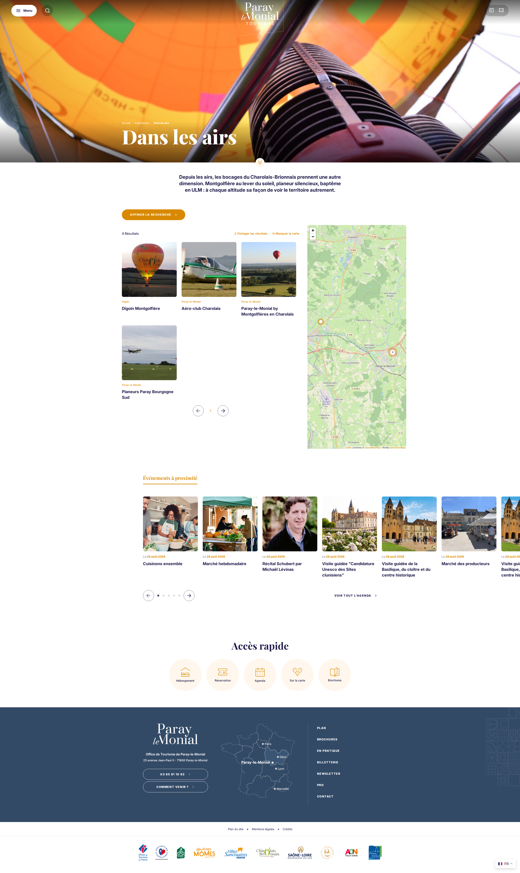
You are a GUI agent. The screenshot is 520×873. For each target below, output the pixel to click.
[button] (189, 595)
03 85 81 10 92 (172, 774)
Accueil (126, 122)
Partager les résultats (252, 233)
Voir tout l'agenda (352, 595)
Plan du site (235, 829)
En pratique (328, 750)
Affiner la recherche (150, 214)
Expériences (142, 122)
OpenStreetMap (372, 447)
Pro (320, 785)
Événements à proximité (170, 478)
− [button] (313, 236)
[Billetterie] (501, 10)
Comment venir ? (172, 787)
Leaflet (348, 447)
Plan (321, 728)
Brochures (327, 739)
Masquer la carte (287, 233)
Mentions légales (263, 829)
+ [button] (313, 230)
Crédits (287, 829)
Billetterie (328, 762)
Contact (325, 796)
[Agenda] (491, 10)
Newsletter (328, 773)
